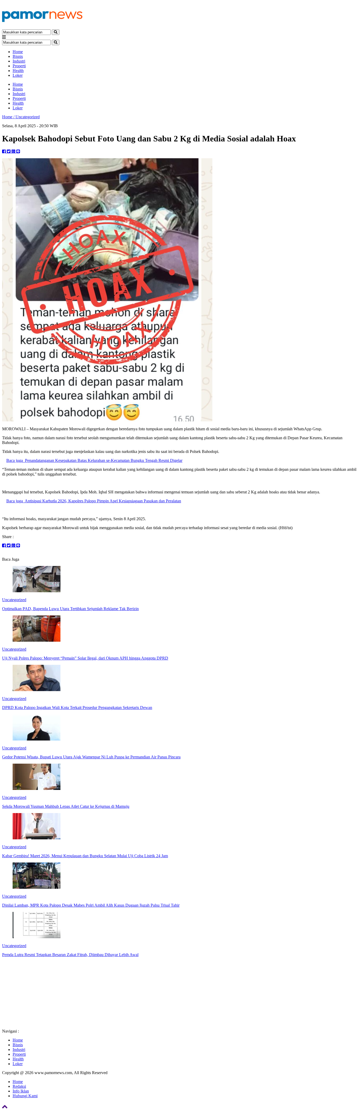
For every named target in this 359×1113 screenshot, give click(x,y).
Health (18, 70)
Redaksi (19, 1086)
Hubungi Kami (25, 1096)
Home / (9, 117)
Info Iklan (21, 1091)
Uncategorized (28, 117)
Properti (19, 66)
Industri (19, 61)
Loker (18, 75)
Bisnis (18, 56)
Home (18, 51)
